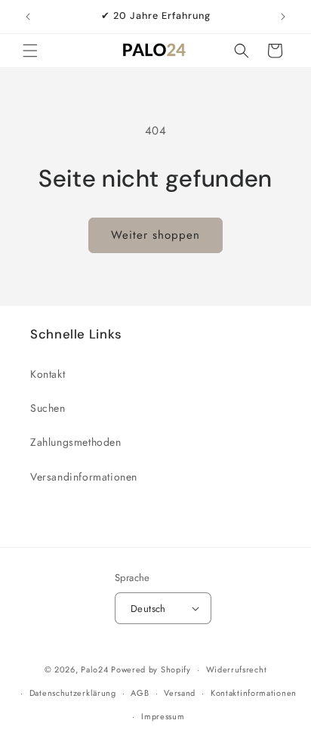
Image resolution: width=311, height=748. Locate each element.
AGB (140, 693)
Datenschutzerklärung (72, 693)
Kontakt (47, 374)
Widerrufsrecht (236, 669)
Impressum (162, 716)
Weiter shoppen (155, 235)
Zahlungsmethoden (76, 442)
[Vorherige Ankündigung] (28, 16)
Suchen (48, 408)
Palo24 (94, 669)
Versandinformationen (83, 476)
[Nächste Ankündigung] (283, 16)
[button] (30, 50)
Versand (180, 693)
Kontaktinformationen (254, 693)
